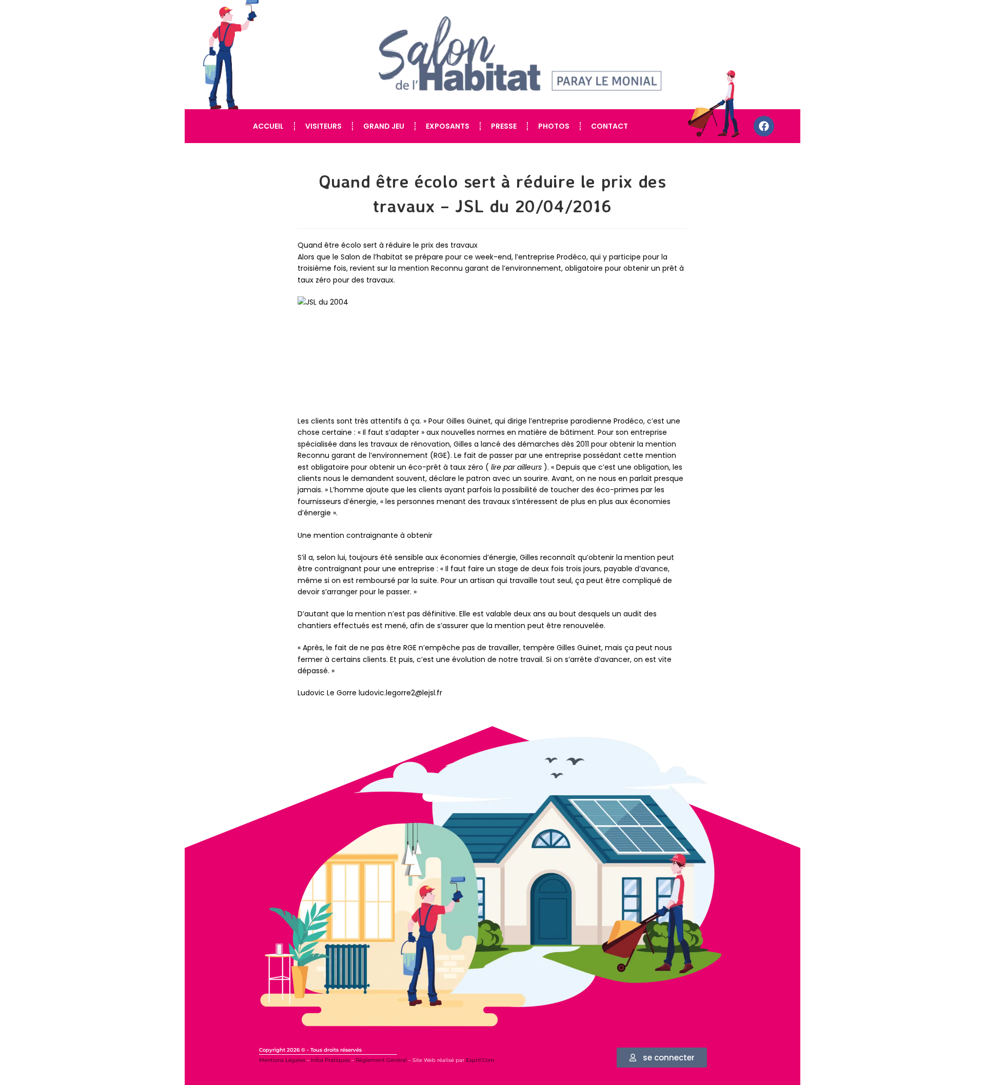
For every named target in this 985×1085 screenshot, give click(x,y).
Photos (553, 126)
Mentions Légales (282, 1060)
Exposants (447, 126)
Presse (504, 126)
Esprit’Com (480, 1060)
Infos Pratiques (330, 1060)
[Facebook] (764, 126)
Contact (609, 126)
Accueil (268, 126)
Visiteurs (323, 126)
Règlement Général (381, 1060)
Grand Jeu (383, 126)
